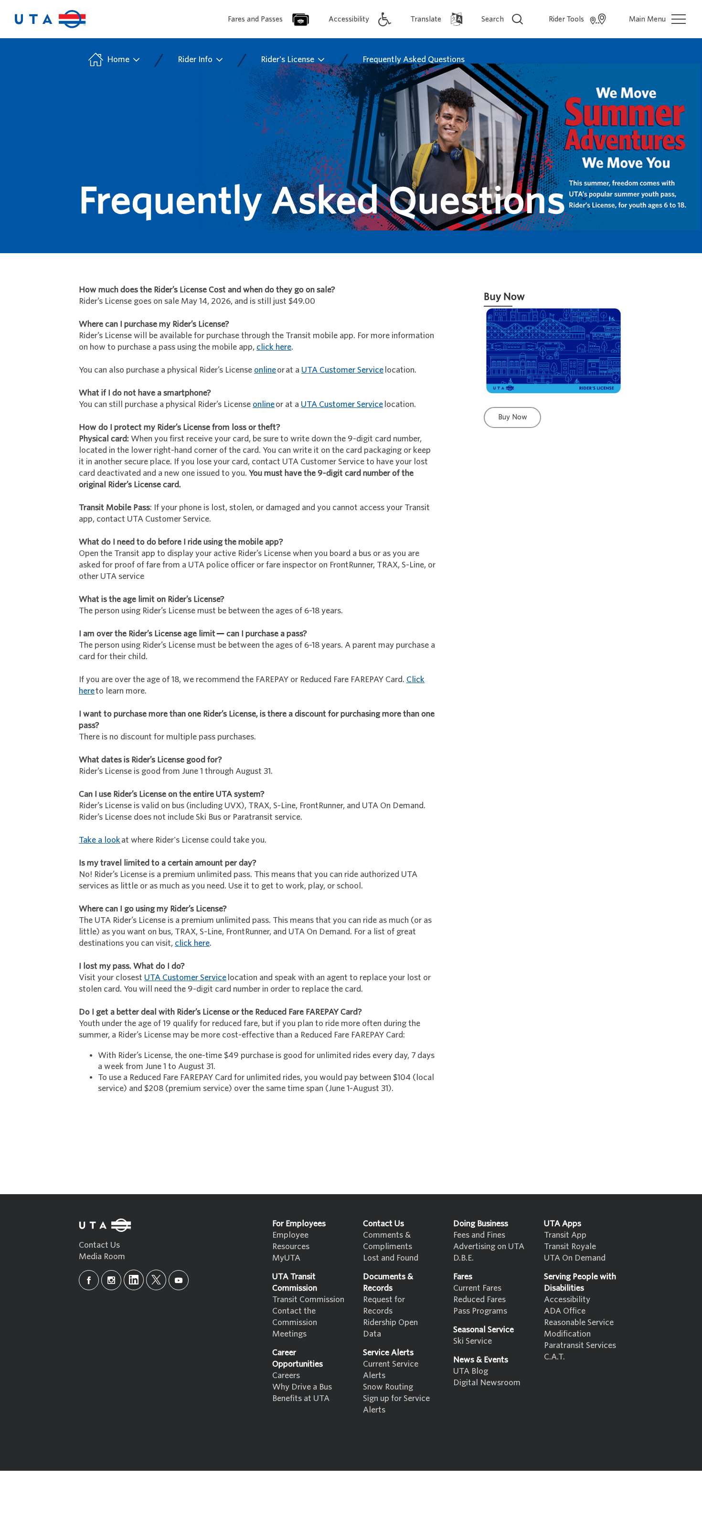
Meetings (289, 1333)
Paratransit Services (580, 1345)
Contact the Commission (294, 1316)
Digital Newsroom (487, 1382)
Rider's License (288, 59)
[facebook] (89, 1280)
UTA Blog (470, 1371)
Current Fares (477, 1288)
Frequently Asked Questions (413, 59)
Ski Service (472, 1341)
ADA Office (564, 1311)
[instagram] (111, 1280)
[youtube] (179, 1280)
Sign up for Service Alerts (396, 1404)
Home (118, 59)
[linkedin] (134, 1280)
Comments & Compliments (387, 1240)
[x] (156, 1280)
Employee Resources (290, 1240)
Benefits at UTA (301, 1398)
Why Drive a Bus (302, 1386)
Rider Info (196, 59)
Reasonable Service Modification (579, 1328)
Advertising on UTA (488, 1246)
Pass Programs (480, 1311)
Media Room (102, 1256)
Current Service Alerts (390, 1369)
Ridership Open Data (390, 1328)
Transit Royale (570, 1246)
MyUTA (286, 1257)
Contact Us (99, 1245)
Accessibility (567, 1299)
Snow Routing (388, 1386)
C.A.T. (554, 1356)
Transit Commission (308, 1299)
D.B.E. (463, 1257)
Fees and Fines (479, 1235)
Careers (286, 1375)
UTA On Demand (575, 1257)
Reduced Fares (479, 1299)
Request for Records (384, 1305)
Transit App (565, 1235)
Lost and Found (390, 1257)
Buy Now (512, 417)
